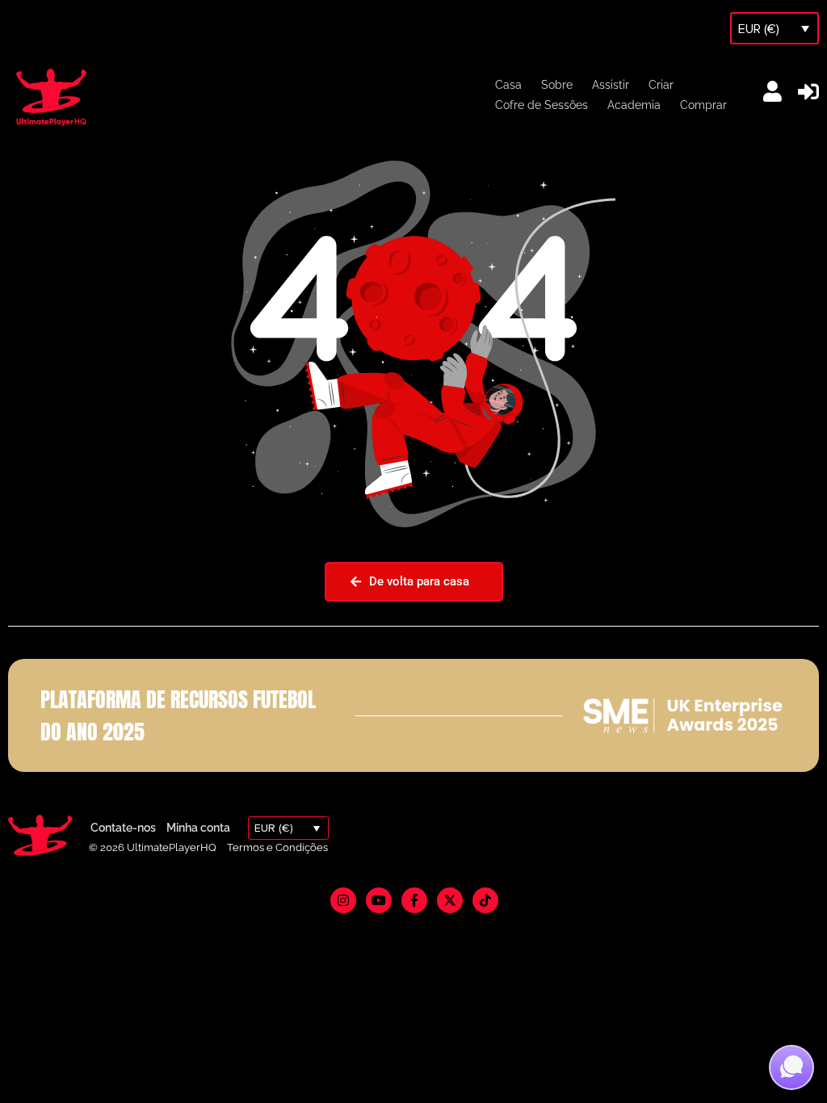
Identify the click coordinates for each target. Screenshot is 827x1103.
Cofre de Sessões (541, 105)
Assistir (610, 84)
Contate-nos (123, 827)
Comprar (703, 105)
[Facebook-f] (414, 900)
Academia (634, 105)
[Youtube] (379, 900)
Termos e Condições (277, 847)
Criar (661, 84)
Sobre (557, 84)
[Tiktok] (485, 900)
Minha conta (198, 827)
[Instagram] (343, 900)
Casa (508, 84)
